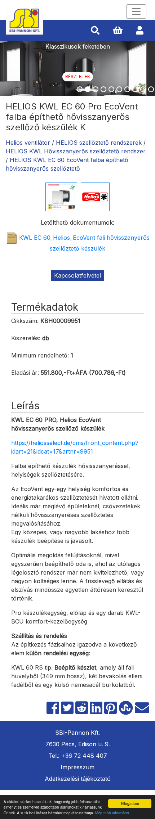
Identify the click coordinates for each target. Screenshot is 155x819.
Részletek (77, 76)
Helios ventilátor (28, 142)
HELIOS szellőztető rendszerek (99, 142)
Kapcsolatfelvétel (77, 275)
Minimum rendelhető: (40, 355)
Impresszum (77, 767)
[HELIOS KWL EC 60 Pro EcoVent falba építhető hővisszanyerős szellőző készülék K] (61, 196)
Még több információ (112, 812)
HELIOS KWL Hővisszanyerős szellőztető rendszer (76, 151)
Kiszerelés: (25, 338)
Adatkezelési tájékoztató (78, 778)
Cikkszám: (25, 320)
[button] (95, 30)
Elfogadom (130, 803)
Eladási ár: (25, 372)
